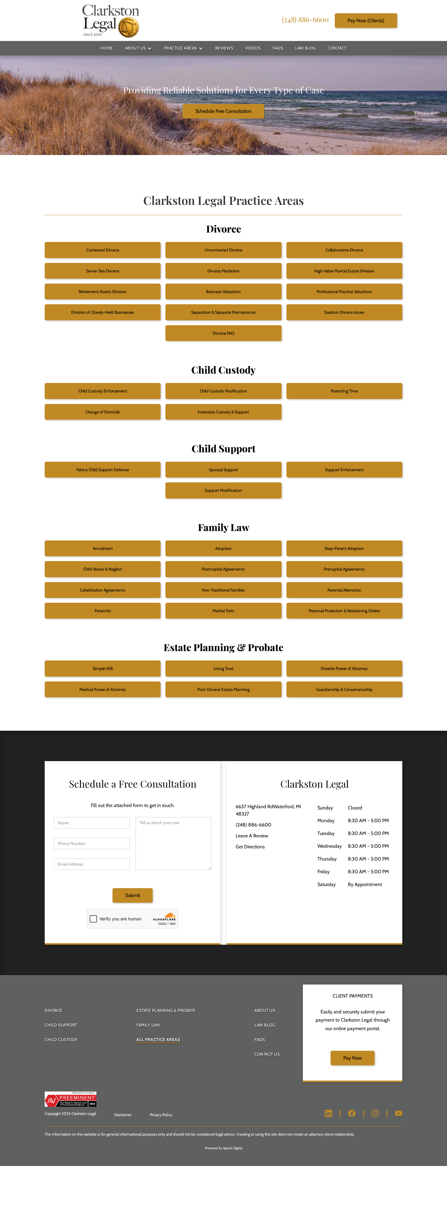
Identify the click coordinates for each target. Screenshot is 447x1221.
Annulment (103, 548)
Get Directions (250, 847)
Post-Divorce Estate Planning (223, 689)
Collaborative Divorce (344, 249)
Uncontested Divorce (223, 249)
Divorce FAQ (223, 333)
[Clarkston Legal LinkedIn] (328, 1113)
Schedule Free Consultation (223, 111)
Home (107, 48)
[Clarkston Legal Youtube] (398, 1113)
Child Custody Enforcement (102, 390)
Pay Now (352, 1058)
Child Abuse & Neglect (102, 569)
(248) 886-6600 (305, 19)
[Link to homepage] (110, 20)
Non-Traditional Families (223, 590)
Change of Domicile (102, 411)
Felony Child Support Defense (102, 469)
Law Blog (305, 48)
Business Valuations (223, 291)
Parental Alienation (344, 590)
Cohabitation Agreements (102, 590)
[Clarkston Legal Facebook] (351, 1113)
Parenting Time (344, 390)
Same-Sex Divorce (102, 270)
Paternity (103, 610)
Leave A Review (252, 836)
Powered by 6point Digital (223, 1148)
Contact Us (267, 1054)
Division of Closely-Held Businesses (102, 312)
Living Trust (223, 668)
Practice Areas (180, 48)
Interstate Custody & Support (223, 411)
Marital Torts (223, 610)
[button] (138, 48)
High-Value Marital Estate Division (344, 270)
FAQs (278, 48)
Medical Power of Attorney (102, 689)
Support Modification (223, 490)
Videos (253, 48)
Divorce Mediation (223, 270)
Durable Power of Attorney (344, 668)
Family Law (148, 1025)
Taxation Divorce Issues (344, 312)
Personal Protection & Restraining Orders (344, 610)
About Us (135, 48)
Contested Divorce (102, 249)
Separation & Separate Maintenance (223, 312)
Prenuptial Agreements (344, 569)
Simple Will (103, 668)
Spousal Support (223, 469)
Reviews (224, 48)
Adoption (223, 548)
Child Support (61, 1025)
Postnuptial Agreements (223, 569)
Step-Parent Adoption (344, 548)
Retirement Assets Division (102, 291)
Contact (337, 48)
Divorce (54, 1010)
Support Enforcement (344, 469)
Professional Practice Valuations (344, 291)
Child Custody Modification (223, 390)
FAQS (260, 1039)
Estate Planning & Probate (166, 1010)
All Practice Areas (158, 1039)
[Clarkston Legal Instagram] (375, 1113)
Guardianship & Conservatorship (344, 689)
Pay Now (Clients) (366, 20)
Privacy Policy (161, 1114)
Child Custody (61, 1039)
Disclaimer (123, 1114)
